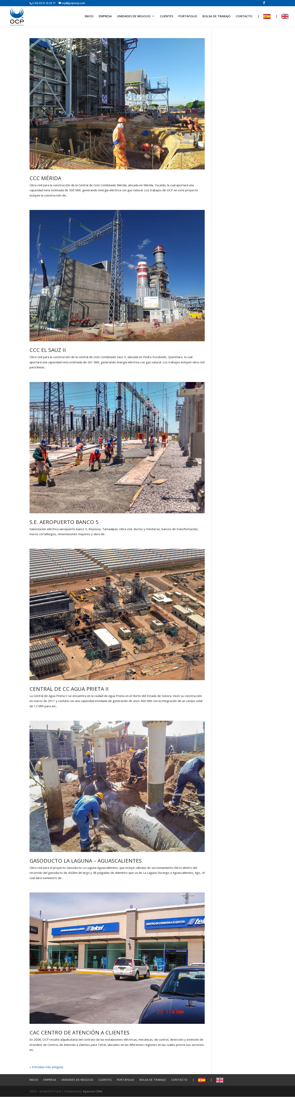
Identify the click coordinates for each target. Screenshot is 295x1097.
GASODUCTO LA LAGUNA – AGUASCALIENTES (86, 860)
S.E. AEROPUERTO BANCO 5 (64, 522)
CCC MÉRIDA (45, 178)
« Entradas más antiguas (46, 1067)
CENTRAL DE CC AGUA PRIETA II (69, 688)
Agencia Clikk (93, 1091)
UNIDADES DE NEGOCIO (134, 16)
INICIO (89, 16)
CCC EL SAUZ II (48, 350)
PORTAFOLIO (187, 16)
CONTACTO (244, 16)
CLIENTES (166, 16)
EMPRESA (105, 16)
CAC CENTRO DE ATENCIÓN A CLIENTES (79, 1032)
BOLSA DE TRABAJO (216, 16)
